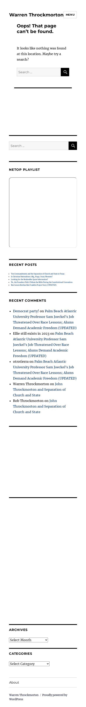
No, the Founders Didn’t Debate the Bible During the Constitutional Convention (41, 282)
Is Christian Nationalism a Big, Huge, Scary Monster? (32, 277)
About (14, 682)
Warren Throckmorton (36, 15)
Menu (70, 14)
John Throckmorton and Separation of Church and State (39, 389)
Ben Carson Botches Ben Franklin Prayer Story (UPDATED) (33, 285)
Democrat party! (26, 311)
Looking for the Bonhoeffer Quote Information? (29, 279)
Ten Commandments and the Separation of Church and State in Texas (37, 274)
